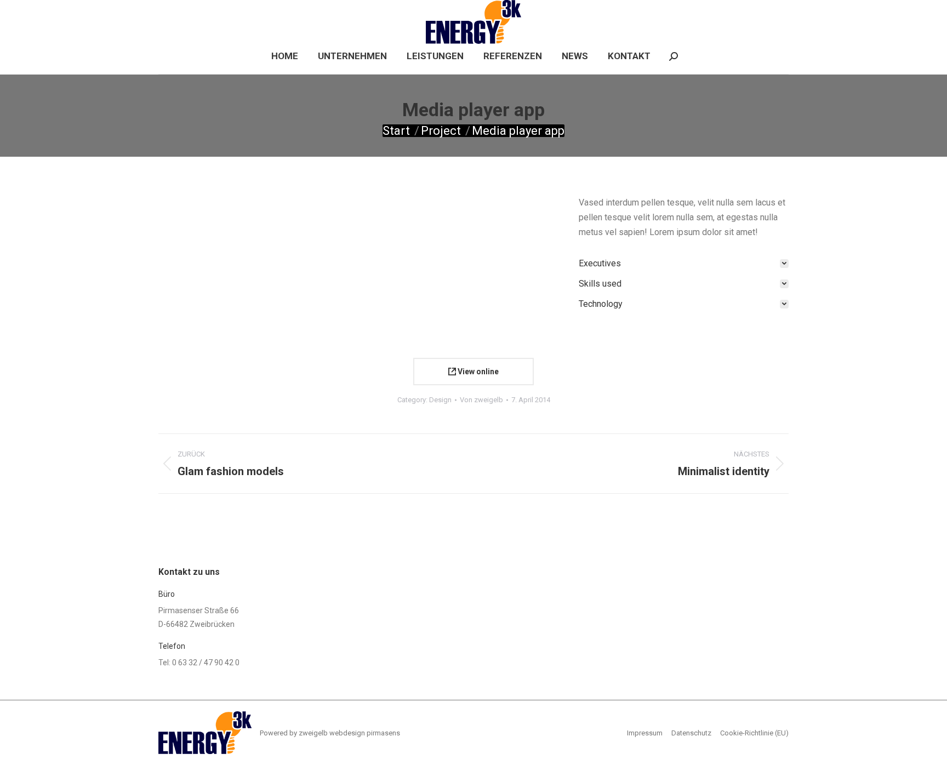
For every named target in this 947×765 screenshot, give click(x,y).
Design (440, 400)
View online (477, 371)
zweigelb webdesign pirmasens (349, 733)
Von (481, 400)
